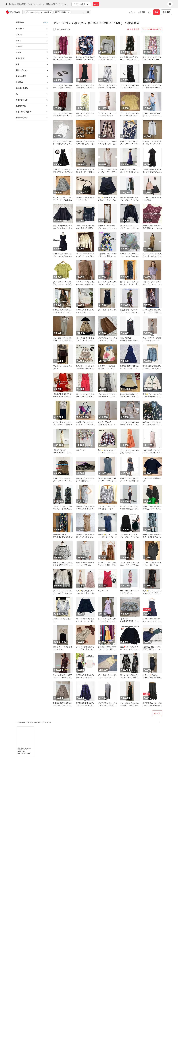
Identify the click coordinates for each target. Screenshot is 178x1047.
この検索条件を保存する (153, 29)
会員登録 (141, 12)
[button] (51, 12)
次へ (156, 713)
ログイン (131, 12)
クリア (45, 22)
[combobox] (56, 12)
